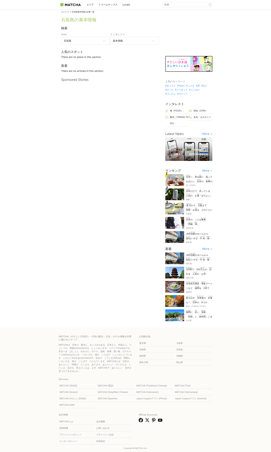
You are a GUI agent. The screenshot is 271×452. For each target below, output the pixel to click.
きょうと (171, 86)
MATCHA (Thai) (182, 385)
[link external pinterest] (154, 421)
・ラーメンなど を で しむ (199, 285)
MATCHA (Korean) (68, 392)
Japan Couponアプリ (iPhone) (151, 398)
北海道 (179, 349)
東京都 (142, 343)
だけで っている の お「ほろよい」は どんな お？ (199, 193)
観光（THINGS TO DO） (179, 120)
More (206, 133)
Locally (126, 4)
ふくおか (195, 90)
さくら (170, 90)
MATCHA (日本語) (68, 385)
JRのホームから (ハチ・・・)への (199, 235)
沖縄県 (179, 355)
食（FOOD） (176, 110)
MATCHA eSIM (66, 404)
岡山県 (179, 362)
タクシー (183, 94)
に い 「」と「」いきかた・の (199, 314)
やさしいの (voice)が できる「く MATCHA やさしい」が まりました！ (188, 151)
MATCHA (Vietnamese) (186, 392)
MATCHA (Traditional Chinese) (151, 385)
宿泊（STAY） (201, 110)
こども (191, 86)
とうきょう (182, 90)
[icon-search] (209, 4)
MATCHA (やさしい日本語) (72, 398)
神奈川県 (143, 362)
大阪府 (179, 343)
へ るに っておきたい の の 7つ (199, 179)
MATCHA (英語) (106, 385)
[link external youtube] (161, 421)
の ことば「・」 (196, 221)
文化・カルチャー (202, 117)
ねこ (205, 86)
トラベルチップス (108, 4)
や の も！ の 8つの (199, 299)
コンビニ (171, 94)
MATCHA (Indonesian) (147, 392)
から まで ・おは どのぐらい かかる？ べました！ (199, 207)
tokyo (182, 86)
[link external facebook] (141, 421)
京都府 (142, 349)
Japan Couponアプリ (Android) (191, 398)
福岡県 (142, 355)
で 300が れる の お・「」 (199, 271)
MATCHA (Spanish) (107, 398)
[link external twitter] (148, 421)
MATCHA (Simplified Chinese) (113, 392)
